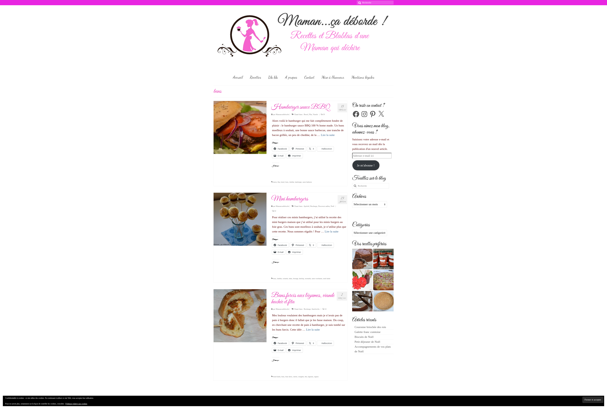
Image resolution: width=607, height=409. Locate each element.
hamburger (298, 182)
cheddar (291, 182)
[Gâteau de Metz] (362, 301)
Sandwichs (315, 309)
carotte (295, 377)
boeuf (282, 182)
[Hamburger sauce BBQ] (240, 127)
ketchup (301, 278)
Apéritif (306, 206)
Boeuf (306, 114)
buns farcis (288, 377)
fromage (295, 278)
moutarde (308, 278)
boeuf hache (276, 377)
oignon (316, 377)
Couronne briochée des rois (370, 327)
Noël (332, 206)
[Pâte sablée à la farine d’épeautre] (383, 301)
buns (286, 182)
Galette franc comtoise (367, 332)
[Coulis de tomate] (383, 259)
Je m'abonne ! (366, 165)
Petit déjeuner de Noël (367, 341)
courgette (301, 377)
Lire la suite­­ (328, 135)
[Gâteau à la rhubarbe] (383, 280)
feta (306, 377)
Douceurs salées (324, 206)
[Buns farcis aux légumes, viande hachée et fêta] (240, 315)
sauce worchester (317, 278)
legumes (310, 377)
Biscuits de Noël (364, 336)
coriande (285, 278)
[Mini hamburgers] (240, 219)
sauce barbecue (307, 182)
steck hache (326, 278)
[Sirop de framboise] (362, 280)
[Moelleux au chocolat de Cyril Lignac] (362, 259)
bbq (279, 182)
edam (290, 278)
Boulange (313, 206)
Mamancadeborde (282, 114)
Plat (310, 114)
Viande (315, 114)
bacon (275, 182)
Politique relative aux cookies (76, 404)
